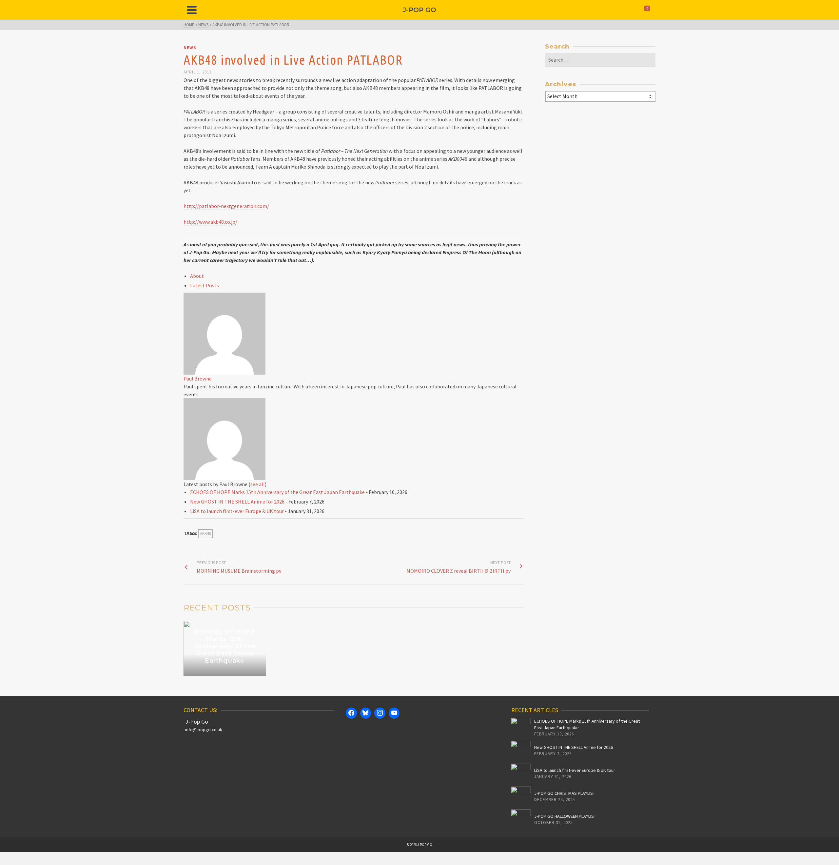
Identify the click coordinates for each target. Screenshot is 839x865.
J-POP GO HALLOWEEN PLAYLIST (565, 816)
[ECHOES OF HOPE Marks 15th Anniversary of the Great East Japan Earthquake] (521, 727)
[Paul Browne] (224, 333)
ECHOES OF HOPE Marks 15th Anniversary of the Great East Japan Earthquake (277, 492)
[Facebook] (351, 713)
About (197, 276)
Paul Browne (198, 378)
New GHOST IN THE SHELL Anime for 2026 (237, 501)
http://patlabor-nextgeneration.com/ (226, 206)
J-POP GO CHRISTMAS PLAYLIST (564, 793)
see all (257, 484)
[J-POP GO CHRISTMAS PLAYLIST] (521, 796)
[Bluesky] (366, 713)
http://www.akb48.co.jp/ (210, 221)
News (190, 48)
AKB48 (205, 533)
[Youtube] (394, 713)
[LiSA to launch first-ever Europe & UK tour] (521, 773)
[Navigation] (192, 10)
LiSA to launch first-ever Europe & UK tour (237, 511)
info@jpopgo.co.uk (203, 729)
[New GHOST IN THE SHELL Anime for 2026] (521, 750)
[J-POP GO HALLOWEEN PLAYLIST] (521, 819)
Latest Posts (204, 285)
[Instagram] (380, 713)
